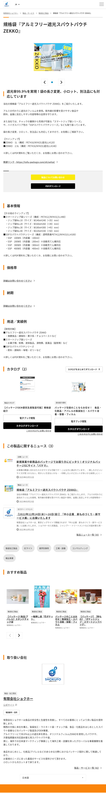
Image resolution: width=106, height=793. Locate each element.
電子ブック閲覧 (27, 418)
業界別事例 (44, 548)
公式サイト (8, 704)
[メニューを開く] (101, 4)
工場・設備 (60, 548)
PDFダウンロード (53, 186)
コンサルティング (80, 548)
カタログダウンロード (27, 425)
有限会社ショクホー (18, 698)
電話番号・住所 (11, 712)
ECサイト (28, 548)
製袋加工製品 (11, 548)
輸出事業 (9, 558)
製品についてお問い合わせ (53, 177)
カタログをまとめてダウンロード (82, 369)
